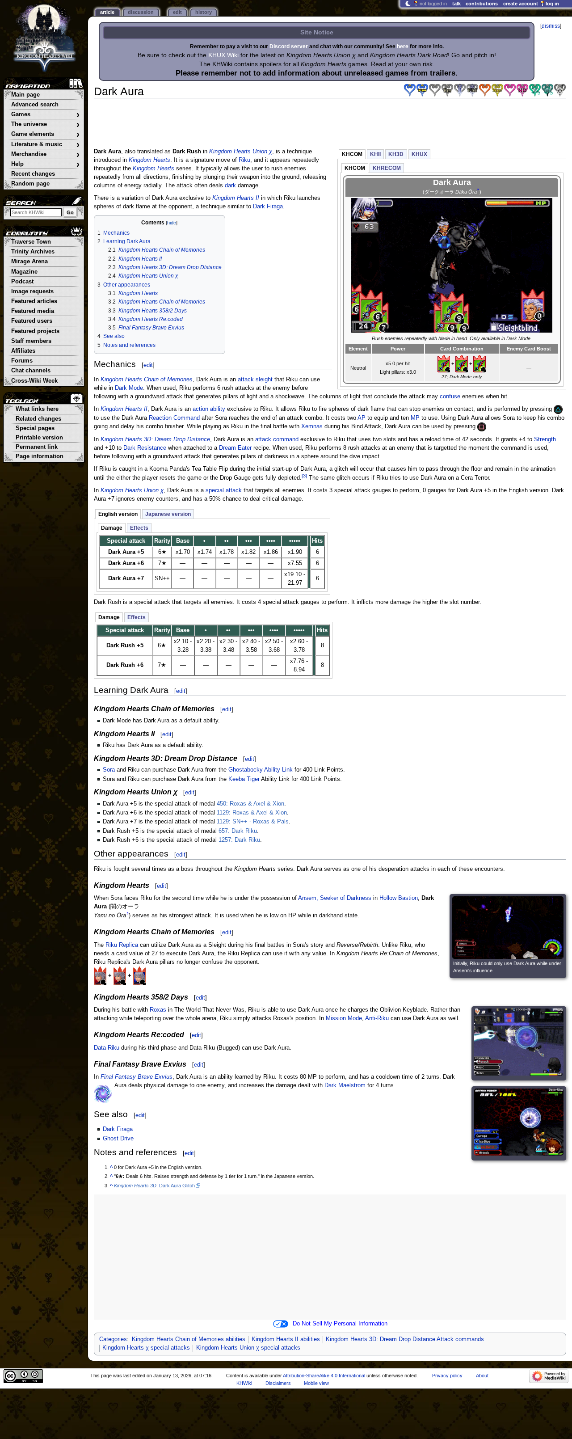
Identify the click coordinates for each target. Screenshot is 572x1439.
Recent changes (33, 174)
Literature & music (45, 144)
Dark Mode (129, 388)
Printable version (39, 438)
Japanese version (168, 514)
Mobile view (316, 1383)
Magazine (24, 272)
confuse (450, 396)
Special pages (35, 428)
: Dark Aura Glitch (154, 1185)
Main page (25, 95)
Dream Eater (235, 448)
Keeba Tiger (244, 779)
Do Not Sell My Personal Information (340, 1324)
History (203, 12)
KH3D (396, 154)
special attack (224, 490)
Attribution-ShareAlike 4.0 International (324, 1375)
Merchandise (45, 154)
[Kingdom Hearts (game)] (410, 90)
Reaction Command (174, 418)
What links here (37, 409)
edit (148, 365)
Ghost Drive (118, 1138)
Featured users (31, 321)
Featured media (32, 311)
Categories (113, 1339)
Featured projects (35, 331)
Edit (177, 12)
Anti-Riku (377, 1018)
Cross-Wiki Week (34, 381)
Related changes (38, 419)
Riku (244, 160)
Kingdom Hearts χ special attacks (146, 1348)
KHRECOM (387, 168)
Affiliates (23, 351)
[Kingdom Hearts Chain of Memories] (435, 90)
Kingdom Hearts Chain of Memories (147, 379)
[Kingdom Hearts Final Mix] (422, 90)
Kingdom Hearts (149, 160)
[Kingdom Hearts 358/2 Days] (485, 90)
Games (45, 114)
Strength (545, 439)
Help (45, 164)
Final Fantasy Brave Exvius (136, 1077)
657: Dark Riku (238, 831)
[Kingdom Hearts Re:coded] (497, 90)
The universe (45, 124)
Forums (22, 361)
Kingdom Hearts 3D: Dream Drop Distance (155, 439)
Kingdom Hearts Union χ (240, 151)
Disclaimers (278, 1383)
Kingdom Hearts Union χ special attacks (248, 1348)
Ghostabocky (245, 770)
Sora (109, 770)
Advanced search (35, 104)
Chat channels (30, 370)
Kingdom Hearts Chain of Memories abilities (188, 1339)
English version (118, 514)
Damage (111, 528)
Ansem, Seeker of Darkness (334, 898)
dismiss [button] (551, 26)
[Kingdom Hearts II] (460, 90)
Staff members (31, 341)
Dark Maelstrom (345, 1085)
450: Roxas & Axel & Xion (250, 804)
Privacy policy (447, 1375)
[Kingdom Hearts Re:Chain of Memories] (447, 90)
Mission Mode (344, 1018)
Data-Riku (106, 1048)
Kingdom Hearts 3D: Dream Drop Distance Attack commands (405, 1339)
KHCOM (352, 154)
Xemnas (312, 426)
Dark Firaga (268, 206)
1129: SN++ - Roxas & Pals (253, 822)
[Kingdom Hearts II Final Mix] (472, 90)
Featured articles (34, 301)
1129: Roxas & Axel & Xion (252, 813)
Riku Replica (121, 945)
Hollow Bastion (398, 898)
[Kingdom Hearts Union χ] (547, 90)
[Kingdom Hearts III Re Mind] (560, 90)
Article (107, 12)
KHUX (419, 154)
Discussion (141, 12)
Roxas (158, 1010)
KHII (375, 154)
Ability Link (278, 770)
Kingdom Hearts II (235, 198)
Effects (139, 528)
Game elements (45, 134)
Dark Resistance (144, 448)
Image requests (32, 291)
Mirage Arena (29, 261)
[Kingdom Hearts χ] (535, 90)
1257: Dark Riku (239, 840)
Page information (39, 456)
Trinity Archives (33, 252)
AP (362, 418)
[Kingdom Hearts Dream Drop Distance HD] (522, 90)
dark (230, 185)
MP (415, 418)
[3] (304, 475)
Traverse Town (31, 242)
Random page (30, 184)
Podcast (22, 282)
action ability (209, 409)
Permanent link (37, 447)
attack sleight (255, 379)
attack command (277, 439)
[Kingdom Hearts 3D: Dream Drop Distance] (510, 90)
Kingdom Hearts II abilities (286, 1339)
